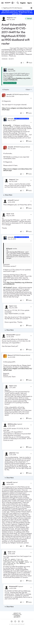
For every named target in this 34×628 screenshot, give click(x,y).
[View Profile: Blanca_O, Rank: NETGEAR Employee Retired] (5, 356)
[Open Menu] (31, 8)
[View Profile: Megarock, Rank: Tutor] (3, 18)
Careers (17, 616)
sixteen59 (11, 200)
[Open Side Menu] (2, 2)
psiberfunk (12, 452)
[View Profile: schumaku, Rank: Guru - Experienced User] (5, 119)
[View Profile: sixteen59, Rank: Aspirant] (5, 201)
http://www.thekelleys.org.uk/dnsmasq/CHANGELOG (16, 79)
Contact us (17, 614)
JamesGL (9, 94)
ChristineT (8, 287)
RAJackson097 (10, 334)
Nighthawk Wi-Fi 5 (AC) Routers (12, 8)
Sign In (29, 3)
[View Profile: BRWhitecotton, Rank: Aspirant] (5, 425)
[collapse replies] (17, 93)
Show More (8, 195)
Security (17, 617)
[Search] (18, 3)
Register (23, 3)
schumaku (11, 69)
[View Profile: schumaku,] (5, 70)
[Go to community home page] (8, 3)
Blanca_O (10, 355)
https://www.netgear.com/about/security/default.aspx (17, 108)
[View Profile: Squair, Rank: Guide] (4, 214)
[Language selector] (13, 3)
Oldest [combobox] (29, 89)
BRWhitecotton (12, 424)
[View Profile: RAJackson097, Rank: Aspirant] (4, 336)
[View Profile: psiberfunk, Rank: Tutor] (6, 453)
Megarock (10, 17)
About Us (17, 613)
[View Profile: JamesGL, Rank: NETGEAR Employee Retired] (4, 95)
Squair (8, 213)
